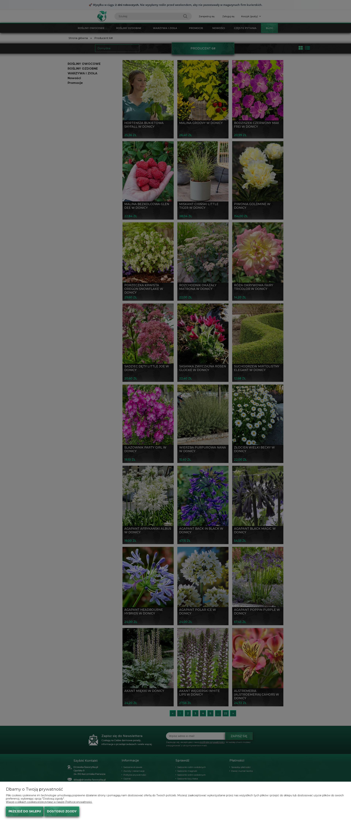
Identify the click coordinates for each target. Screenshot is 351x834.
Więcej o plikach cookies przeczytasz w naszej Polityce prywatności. (49, 802)
